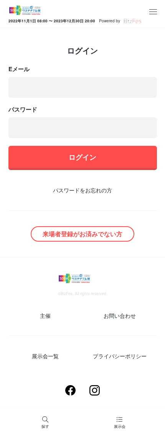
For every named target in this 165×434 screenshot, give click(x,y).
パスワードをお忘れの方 (82, 190)
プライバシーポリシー (120, 356)
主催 (45, 315)
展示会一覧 (45, 356)
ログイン (82, 157)
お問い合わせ (120, 315)
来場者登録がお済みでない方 (82, 233)
